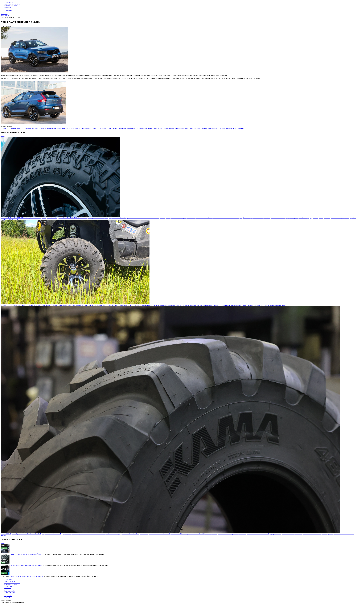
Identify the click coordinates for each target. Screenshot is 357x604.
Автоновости (8, 2)
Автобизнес (8, 10)
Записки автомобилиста (12, 4)
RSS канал (7, 597)
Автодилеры (8, 579)
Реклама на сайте (9, 591)
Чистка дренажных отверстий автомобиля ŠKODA (27, 565)
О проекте (7, 7)
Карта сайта (8, 596)
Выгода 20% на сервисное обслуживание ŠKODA (26, 554)
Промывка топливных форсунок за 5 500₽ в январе (27, 576)
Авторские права (9, 592)
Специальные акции (10, 5)
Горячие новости (9, 581)
